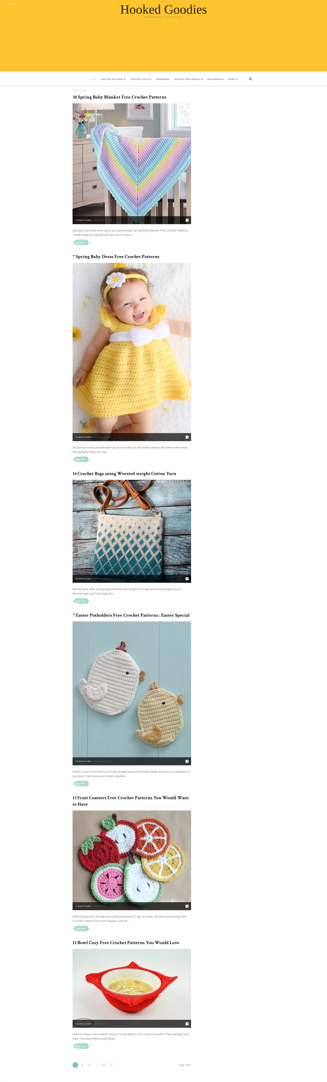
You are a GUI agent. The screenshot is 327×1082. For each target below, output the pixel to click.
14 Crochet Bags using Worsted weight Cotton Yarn (124, 473)
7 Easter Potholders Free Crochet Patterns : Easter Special (131, 615)
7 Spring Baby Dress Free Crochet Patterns (116, 256)
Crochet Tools (139, 79)
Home (92, 79)
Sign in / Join (10, 3)
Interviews (162, 79)
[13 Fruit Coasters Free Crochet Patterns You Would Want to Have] (132, 860)
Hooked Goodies (83, 220)
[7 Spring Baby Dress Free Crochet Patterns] (132, 352)
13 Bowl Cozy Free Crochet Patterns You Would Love (126, 943)
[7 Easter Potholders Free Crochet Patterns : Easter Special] (132, 693)
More (231, 79)
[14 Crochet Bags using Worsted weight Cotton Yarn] (132, 531)
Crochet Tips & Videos (187, 79)
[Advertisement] (163, 48)
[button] (250, 79)
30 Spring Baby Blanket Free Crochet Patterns (119, 97)
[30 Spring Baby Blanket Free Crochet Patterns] (132, 163)
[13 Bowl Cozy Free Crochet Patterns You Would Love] (132, 988)
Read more (81, 242)
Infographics (215, 79)
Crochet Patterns (112, 79)
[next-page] (111, 1065)
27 (104, 1065)
